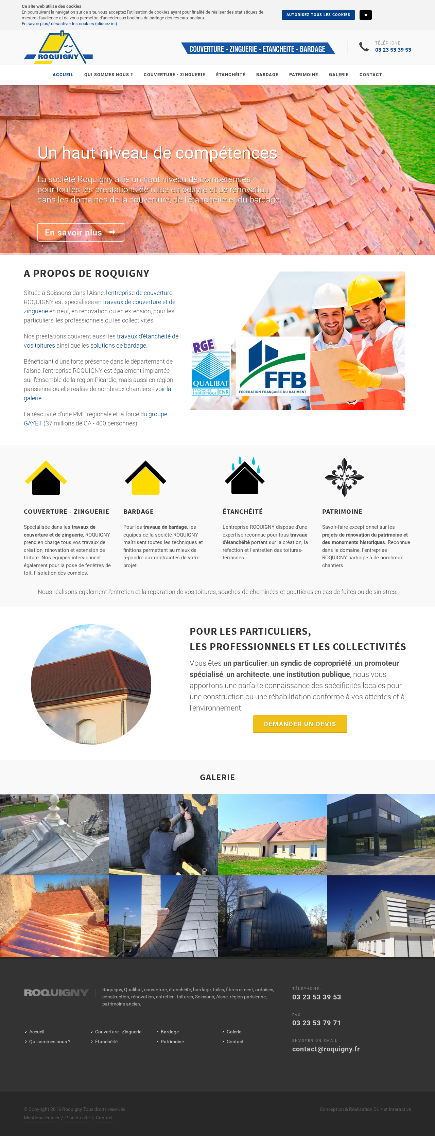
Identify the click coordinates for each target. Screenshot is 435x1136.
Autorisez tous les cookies (318, 15)
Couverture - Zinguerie (66, 511)
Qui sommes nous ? (49, 1041)
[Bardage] (145, 480)
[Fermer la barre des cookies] (366, 15)
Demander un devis (300, 724)
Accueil (36, 1031)
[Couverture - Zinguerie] (46, 480)
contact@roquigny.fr (326, 1049)
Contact (235, 1041)
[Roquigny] (58, 47)
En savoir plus (75, 233)
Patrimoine (342, 511)
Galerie (234, 1031)
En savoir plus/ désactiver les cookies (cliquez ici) (69, 23)
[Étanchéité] (245, 480)
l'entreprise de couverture (139, 292)
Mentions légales (41, 1117)
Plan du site (77, 1117)
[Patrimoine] (344, 480)
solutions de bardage (118, 345)
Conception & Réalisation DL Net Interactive (365, 1109)
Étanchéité (243, 511)
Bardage (138, 511)
